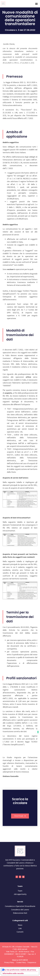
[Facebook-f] (17, 877)
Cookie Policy (21, 962)
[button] (36, 4)
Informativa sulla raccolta (13, 973)
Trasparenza (31, 962)
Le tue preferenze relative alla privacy (20, 970)
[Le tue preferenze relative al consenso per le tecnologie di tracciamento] (38, 732)
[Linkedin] (23, 877)
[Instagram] (20, 877)
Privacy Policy (9, 962)
